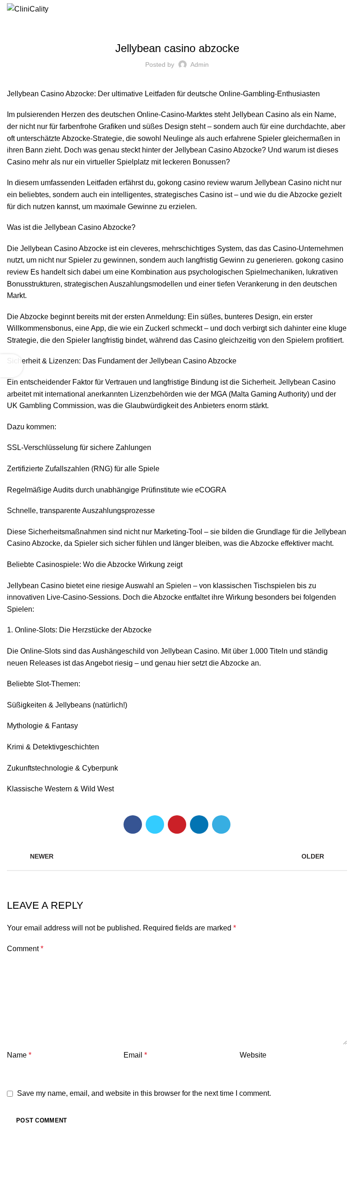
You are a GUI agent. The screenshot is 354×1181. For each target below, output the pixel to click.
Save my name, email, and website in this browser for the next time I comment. (144, 1093)
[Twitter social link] (155, 824)
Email (135, 1055)
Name (19, 1055)
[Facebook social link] (133, 824)
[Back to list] (177, 856)
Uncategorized (177, 24)
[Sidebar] (11, 365)
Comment (25, 949)
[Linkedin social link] (199, 824)
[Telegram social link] (221, 824)
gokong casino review (193, 183)
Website (253, 1055)
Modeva (262, 1167)
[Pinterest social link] (177, 824)
